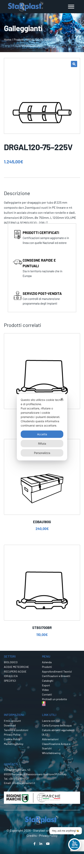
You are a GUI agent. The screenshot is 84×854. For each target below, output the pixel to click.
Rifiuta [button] (42, 443)
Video (45, 689)
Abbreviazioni (50, 739)
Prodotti (19, 39)
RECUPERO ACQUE (15, 671)
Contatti (47, 694)
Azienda (47, 662)
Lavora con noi (51, 720)
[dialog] (42, 427)
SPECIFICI (10, 680)
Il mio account (12, 720)
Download (10, 725)
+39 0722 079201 (18, 778)
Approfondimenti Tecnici (57, 671)
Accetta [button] (42, 434)
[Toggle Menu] (71, 6)
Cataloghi (47, 680)
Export (46, 685)
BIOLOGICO (11, 662)
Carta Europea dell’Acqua (56, 725)
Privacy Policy (12, 734)
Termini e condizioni (16, 730)
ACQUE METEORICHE (16, 666)
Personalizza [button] (42, 452)
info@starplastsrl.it (23, 783)
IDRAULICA (11, 676)
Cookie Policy (12, 739)
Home (7, 39)
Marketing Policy (13, 743)
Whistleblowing (51, 753)
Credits (32, 835)
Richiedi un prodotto (54, 699)
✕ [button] (61, 399)
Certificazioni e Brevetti (56, 676)
